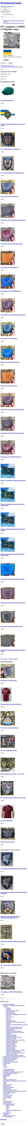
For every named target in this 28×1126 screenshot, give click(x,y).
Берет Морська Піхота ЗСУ (8, 100)
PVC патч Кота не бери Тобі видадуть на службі (13, 797)
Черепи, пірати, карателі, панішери (14, 1055)
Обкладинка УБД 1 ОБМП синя (9, 338)
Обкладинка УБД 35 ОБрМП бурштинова (11, 243)
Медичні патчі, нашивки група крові (15, 1052)
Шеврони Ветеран (10, 1043)
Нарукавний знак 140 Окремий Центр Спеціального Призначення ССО (10, 917)
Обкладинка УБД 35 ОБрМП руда (9, 267)
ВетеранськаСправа (11, 2)
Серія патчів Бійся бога (12, 1041)
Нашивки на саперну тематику (13, 1037)
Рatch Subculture (10, 1011)
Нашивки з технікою (11, 1034)
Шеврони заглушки (11, 1013)
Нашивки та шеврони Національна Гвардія (16, 1024)
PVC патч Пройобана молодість (9, 750)
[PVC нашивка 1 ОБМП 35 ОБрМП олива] (11, 48)
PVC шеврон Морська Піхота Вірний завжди (12, 172)
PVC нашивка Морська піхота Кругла (10, 149)
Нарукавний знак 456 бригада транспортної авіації (14, 868)
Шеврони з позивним (11, 1042)
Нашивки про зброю (11, 1036)
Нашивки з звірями (11, 1045)
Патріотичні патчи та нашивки (13, 1031)
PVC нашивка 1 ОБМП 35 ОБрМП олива (13, 23)
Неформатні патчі (10, 1029)
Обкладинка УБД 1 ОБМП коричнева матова (12, 433)
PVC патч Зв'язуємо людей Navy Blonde (11, 965)
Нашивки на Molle (10, 1049)
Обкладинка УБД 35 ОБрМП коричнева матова (13, 220)
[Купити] (1, 154)
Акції (2, 6)
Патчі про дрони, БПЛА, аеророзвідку (15, 1040)
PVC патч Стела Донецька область (10, 727)
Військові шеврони (11, 1020)
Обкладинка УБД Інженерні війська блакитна (12, 579)
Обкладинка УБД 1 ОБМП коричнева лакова (12, 409)
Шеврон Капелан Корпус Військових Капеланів (13, 941)
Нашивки (8, 1009)
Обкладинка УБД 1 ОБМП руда (9, 385)
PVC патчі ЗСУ (10, 1017)
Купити (10, 63)
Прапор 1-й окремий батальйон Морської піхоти (13, 480)
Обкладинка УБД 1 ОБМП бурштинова (11, 456)
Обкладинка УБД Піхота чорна (9, 680)
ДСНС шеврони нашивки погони (14, 1027)
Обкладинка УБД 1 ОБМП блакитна (10, 362)
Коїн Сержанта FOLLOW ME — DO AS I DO (12, 774)
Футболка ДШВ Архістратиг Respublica (11, 704)
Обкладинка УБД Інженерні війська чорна (12, 626)
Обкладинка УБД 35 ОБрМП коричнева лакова (13, 314)
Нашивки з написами (11, 1046)
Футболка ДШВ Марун (7, 820)
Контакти (11, 6)
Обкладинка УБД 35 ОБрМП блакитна (11, 291)
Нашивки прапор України (12, 1010)
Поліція (8, 1025)
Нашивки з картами (11, 1038)
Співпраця (3, 1123)
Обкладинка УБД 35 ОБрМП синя (9, 196)
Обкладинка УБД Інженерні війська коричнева (13, 602)
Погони (8, 1018)
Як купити (6, 6)
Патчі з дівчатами (10, 1047)
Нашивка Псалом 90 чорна (8, 841)
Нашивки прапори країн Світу (13, 1028)
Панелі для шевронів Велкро (13, 1051)
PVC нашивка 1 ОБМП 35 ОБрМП (9, 659)
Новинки (8, 1008)
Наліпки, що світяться (11, 1054)
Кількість (3, 63)
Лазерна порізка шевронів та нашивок (15, 1050)
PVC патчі (8, 1019)
